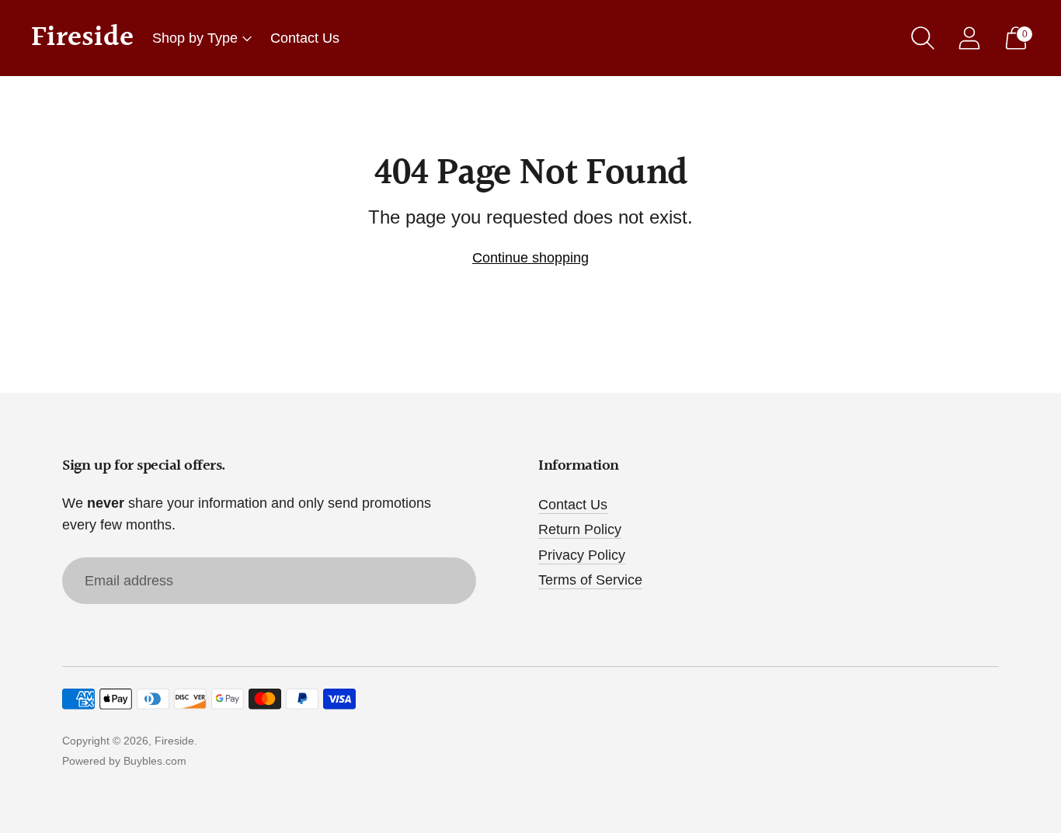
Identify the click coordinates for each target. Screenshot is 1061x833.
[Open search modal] (922, 38)
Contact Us (304, 38)
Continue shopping (530, 258)
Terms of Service (590, 580)
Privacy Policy (581, 555)
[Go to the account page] (969, 38)
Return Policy (579, 529)
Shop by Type (195, 38)
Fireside (174, 740)
